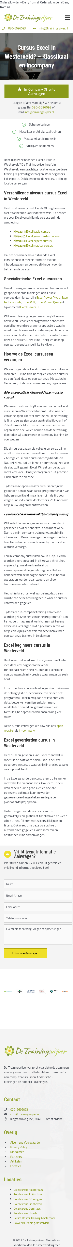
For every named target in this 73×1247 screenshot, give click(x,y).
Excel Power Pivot (48, 297)
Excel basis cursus (32, 231)
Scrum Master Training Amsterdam (34, 1218)
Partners (16, 1156)
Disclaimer (17, 1151)
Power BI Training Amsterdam (31, 1223)
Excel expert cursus (33, 240)
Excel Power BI (29, 307)
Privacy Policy (18, 1147)
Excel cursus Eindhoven (28, 1204)
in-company (26, 730)
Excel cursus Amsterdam (28, 1189)
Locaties (15, 1166)
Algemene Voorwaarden (25, 1142)
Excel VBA (29, 302)
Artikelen (16, 1161)
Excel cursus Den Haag (27, 1208)
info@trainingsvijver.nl (53, 28)
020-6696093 (17, 28)
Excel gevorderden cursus (37, 236)
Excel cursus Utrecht (26, 1213)
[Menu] (67, 18)
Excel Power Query (49, 302)
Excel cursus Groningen (28, 1199)
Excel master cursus (33, 245)
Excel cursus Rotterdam (28, 1194)
